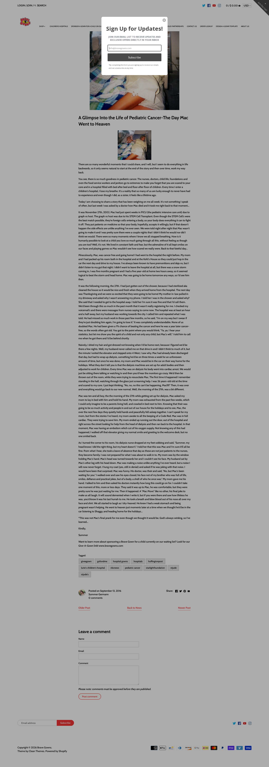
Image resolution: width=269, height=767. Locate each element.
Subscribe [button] (134, 57)
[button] (164, 20)
